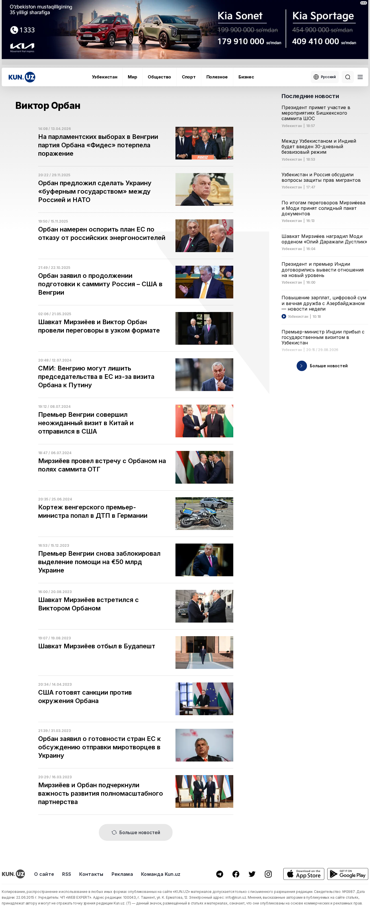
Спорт (189, 77)
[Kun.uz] (22, 77)
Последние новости (310, 96)
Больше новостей (139, 832)
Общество (159, 77)
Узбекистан (104, 77)
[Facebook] (235, 874)
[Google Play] (347, 874)
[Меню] (360, 77)
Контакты (91, 874)
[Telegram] (219, 874)
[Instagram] (268, 874)
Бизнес (246, 77)
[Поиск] (348, 77)
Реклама (122, 874)
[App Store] (303, 874)
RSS (66, 874)
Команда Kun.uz (160, 874)
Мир (132, 77)
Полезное (217, 77)
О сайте (44, 874)
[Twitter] (252, 874)
